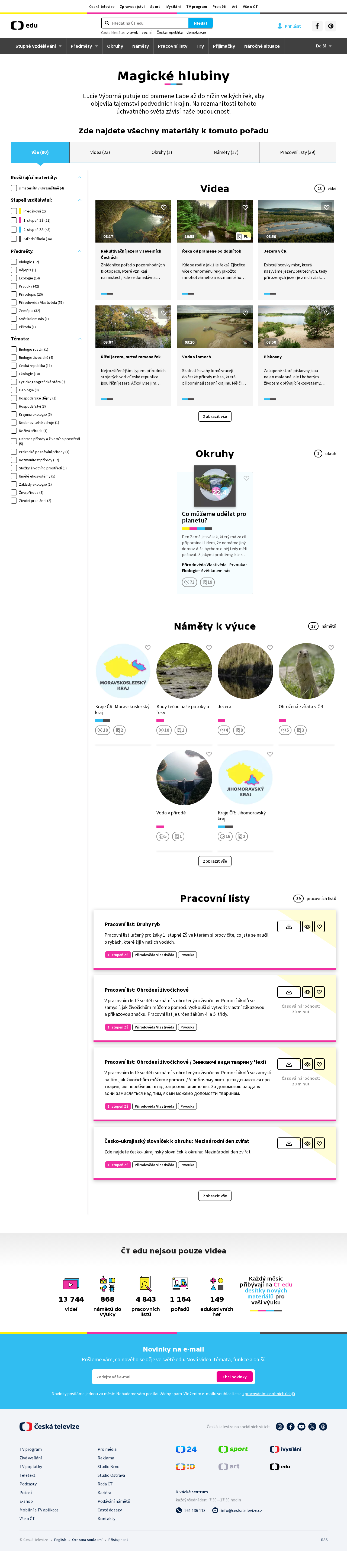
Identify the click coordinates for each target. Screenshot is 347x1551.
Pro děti (219, 6)
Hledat (200, 23)
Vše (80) (40, 152)
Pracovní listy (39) (298, 152)
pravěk (132, 32)
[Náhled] (307, 926)
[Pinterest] (330, 26)
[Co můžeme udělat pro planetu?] (214, 533)
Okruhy (115, 46)
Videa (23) (100, 152)
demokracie (196, 32)
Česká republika (170, 32)
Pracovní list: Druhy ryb (132, 924)
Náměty (140, 46)
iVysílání (173, 6)
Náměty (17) (226, 152)
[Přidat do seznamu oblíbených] (163, 207)
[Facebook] (317, 26)
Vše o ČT (250, 6)
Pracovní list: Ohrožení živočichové (146, 989)
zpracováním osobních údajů (268, 1393)
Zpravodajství (132, 6)
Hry (200, 46)
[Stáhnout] (289, 926)
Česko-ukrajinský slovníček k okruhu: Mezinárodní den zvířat (176, 1140)
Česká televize (101, 6)
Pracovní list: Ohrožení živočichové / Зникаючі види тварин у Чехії (185, 1061)
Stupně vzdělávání (35, 46)
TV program (196, 6)
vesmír (147, 32)
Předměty (81, 46)
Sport (155, 6)
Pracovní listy (173, 46)
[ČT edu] (24, 27)
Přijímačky (224, 46)
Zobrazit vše (215, 416)
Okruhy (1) (162, 152)
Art (234, 6)
